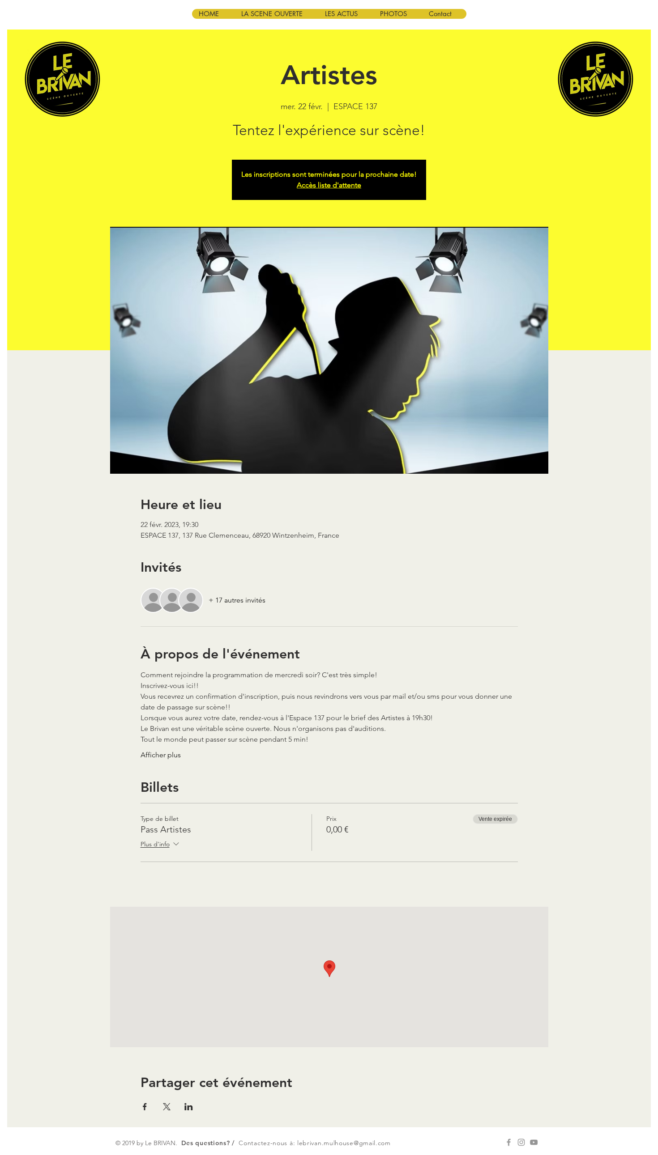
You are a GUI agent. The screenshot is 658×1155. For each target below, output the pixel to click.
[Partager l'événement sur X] (166, 1106)
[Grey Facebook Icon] (508, 1142)
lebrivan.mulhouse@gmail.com (344, 1143)
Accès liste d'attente (329, 185)
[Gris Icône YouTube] (533, 1142)
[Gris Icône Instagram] (521, 1142)
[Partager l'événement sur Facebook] (145, 1106)
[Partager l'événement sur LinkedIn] (188, 1106)
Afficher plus (161, 755)
